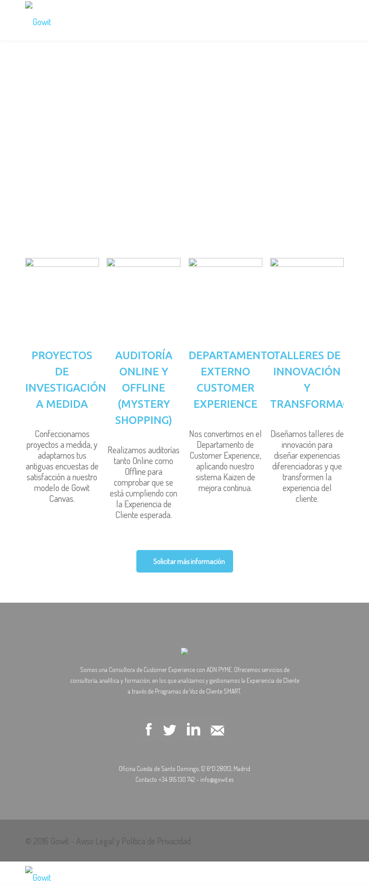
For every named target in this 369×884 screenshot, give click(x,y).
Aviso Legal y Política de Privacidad (133, 841)
